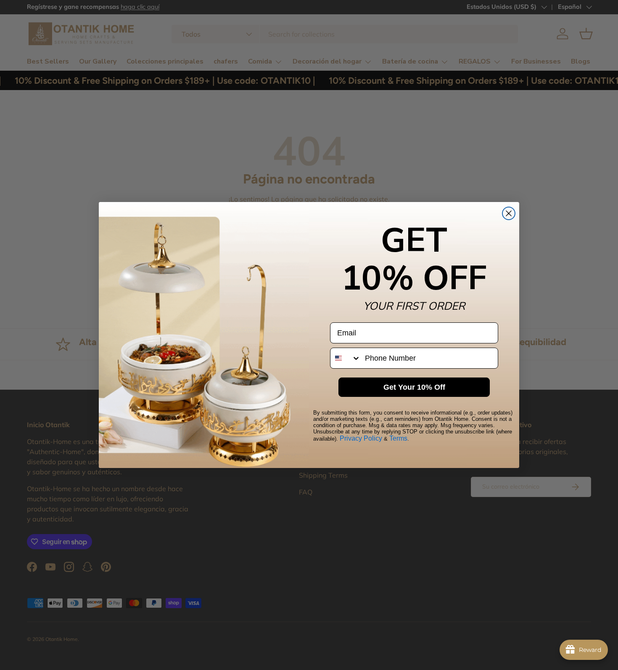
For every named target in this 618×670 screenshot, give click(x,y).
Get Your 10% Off (414, 387)
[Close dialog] (508, 213)
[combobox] (345, 358)
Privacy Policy (361, 438)
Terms (398, 438)
